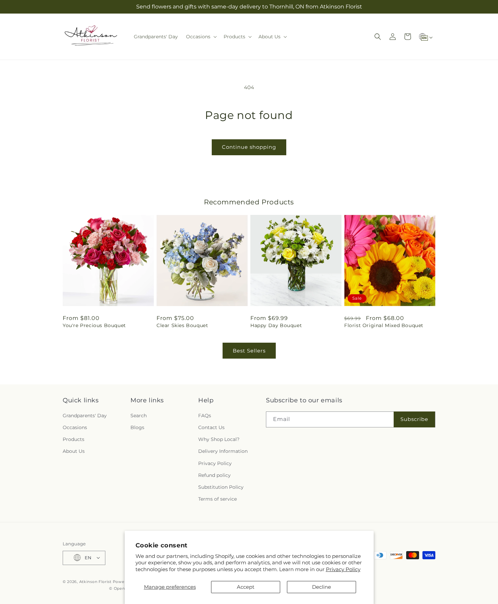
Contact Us (211, 427)
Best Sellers (249, 350)
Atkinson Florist (95, 581)
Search (138, 415)
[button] (201, 36)
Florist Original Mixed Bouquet (383, 325)
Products (73, 439)
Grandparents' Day (85, 415)
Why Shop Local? (219, 439)
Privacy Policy (343, 569)
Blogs (137, 427)
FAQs (204, 415)
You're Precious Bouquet (94, 325)
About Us (74, 451)
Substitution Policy (221, 487)
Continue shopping (249, 147)
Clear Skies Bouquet (182, 325)
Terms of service (217, 499)
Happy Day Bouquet (276, 325)
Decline (321, 587)
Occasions (75, 427)
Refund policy (214, 475)
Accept (245, 587)
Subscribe (414, 419)
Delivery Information (223, 451)
